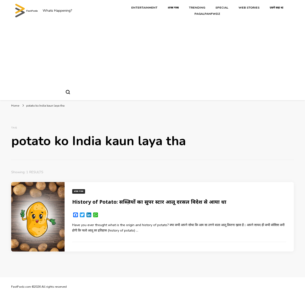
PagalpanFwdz (207, 14)
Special (221, 7)
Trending (197, 7)
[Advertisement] (152, 53)
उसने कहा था (276, 7)
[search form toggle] (68, 92)
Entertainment (144, 7)
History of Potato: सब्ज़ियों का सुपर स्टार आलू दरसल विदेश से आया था (149, 201)
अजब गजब (173, 7)
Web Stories (249, 7)
